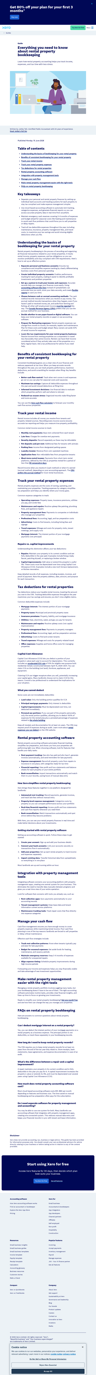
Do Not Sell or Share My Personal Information (48, 1359)
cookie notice (57, 1354)
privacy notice (69, 1354)
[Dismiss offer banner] (91, 3)
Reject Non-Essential (48, 1365)
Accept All (48, 1371)
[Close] (82, 1347)
